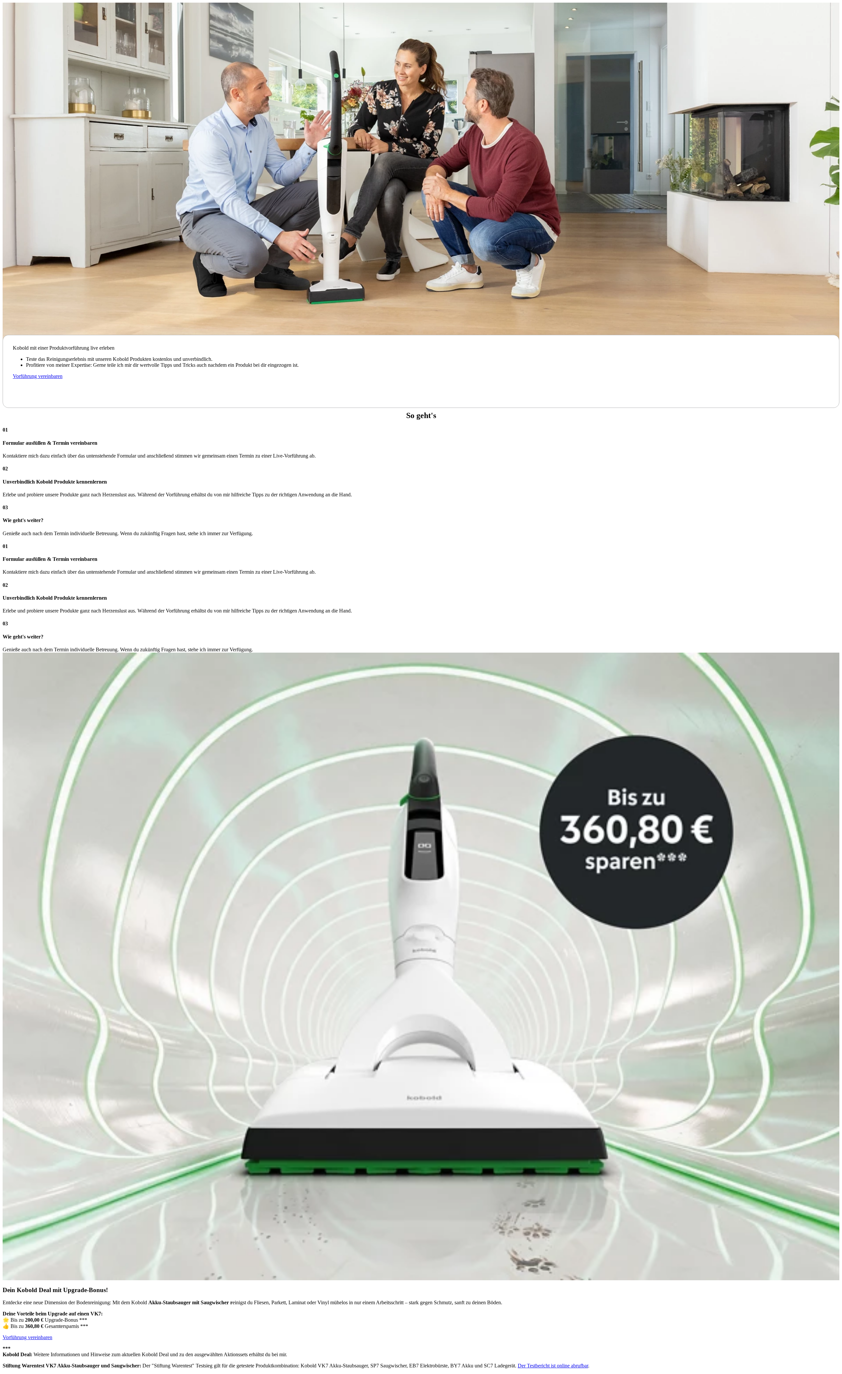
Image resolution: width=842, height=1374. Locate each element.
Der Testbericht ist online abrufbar (553, 1365)
